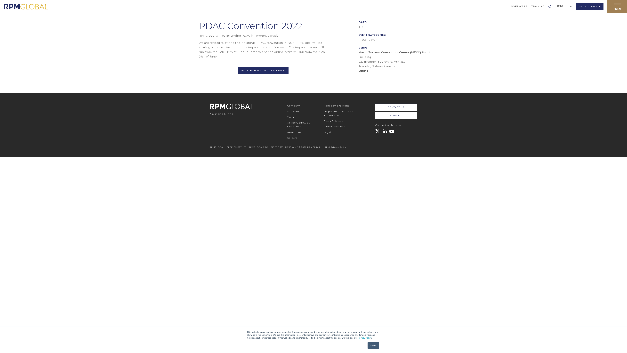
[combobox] (564, 6)
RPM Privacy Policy (335, 147)
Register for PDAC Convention (263, 70)
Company (293, 105)
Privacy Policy (364, 337)
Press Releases (333, 121)
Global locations (334, 126)
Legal (327, 132)
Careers (292, 137)
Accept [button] (373, 345)
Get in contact (589, 6)
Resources (294, 132)
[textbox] (560, 6)
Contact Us (396, 107)
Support (396, 115)
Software (519, 6)
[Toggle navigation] (617, 6)
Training (538, 6)
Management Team (336, 105)
